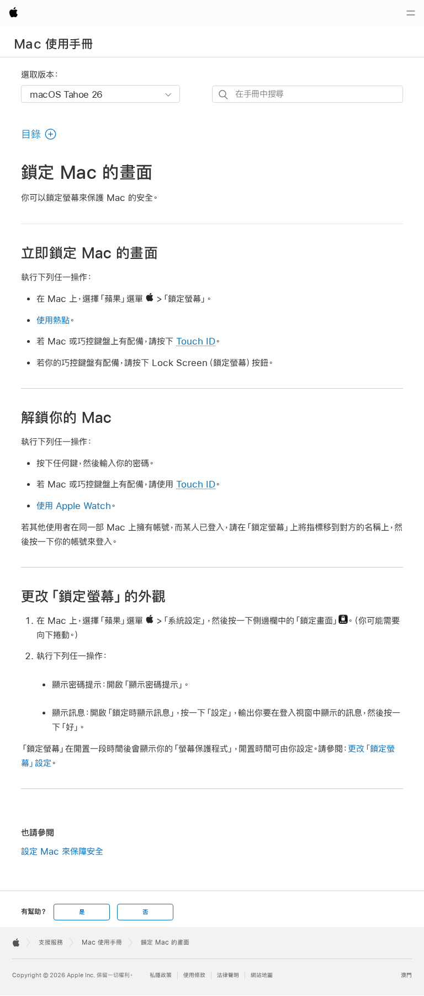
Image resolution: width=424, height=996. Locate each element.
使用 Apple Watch (73, 505)
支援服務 (51, 942)
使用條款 (194, 975)
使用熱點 (53, 320)
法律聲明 (228, 975)
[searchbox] (307, 94)
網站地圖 (262, 975)
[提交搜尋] (224, 94)
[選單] (411, 13)
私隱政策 (161, 975)
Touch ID (195, 341)
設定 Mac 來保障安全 (62, 851)
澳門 (406, 975)
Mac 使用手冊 (53, 43)
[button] (39, 134)
